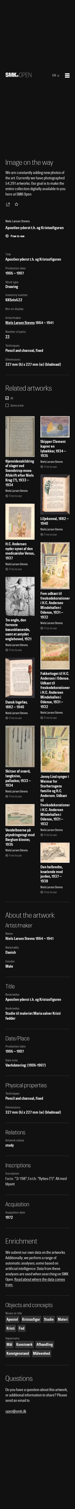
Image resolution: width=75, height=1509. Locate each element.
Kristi (10, 1328)
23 (7, 336)
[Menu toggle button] (67, 75)
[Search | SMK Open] (18, 76)
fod (21, 1328)
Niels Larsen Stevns (20, 323)
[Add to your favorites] (17, 204)
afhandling (44, 1344)
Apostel (12, 1319)
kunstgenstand (17, 1353)
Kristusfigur (31, 1319)
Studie (49, 1319)
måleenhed (41, 1353)
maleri (63, 1319)
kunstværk (24, 1344)
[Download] (8, 204)
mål (9, 1344)
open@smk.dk (15, 1411)
